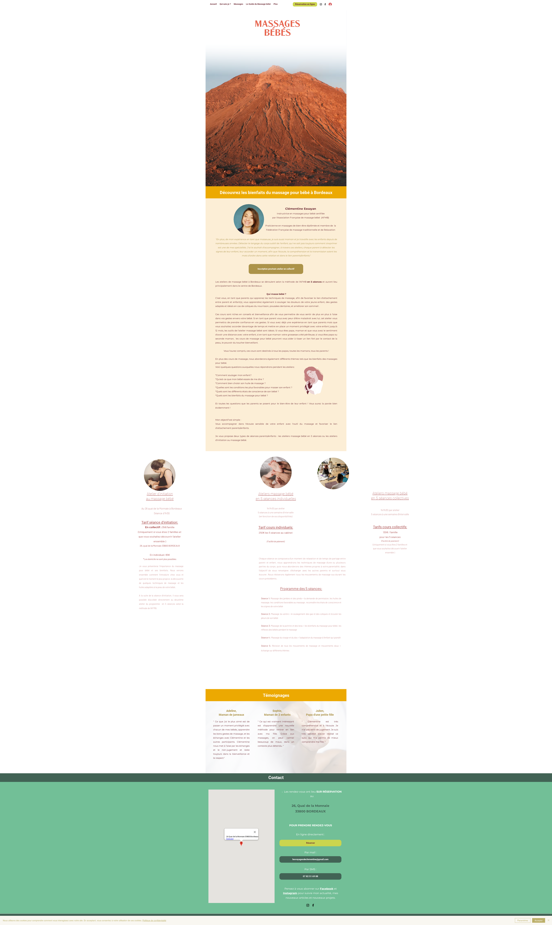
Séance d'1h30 (162, 513)
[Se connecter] (328, 4)
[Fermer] (548, 920)
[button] (310, 876)
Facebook (326, 888)
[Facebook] (325, 4)
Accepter (539, 920)
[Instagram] (320, 4)
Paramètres (522, 920)
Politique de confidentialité (154, 920)
